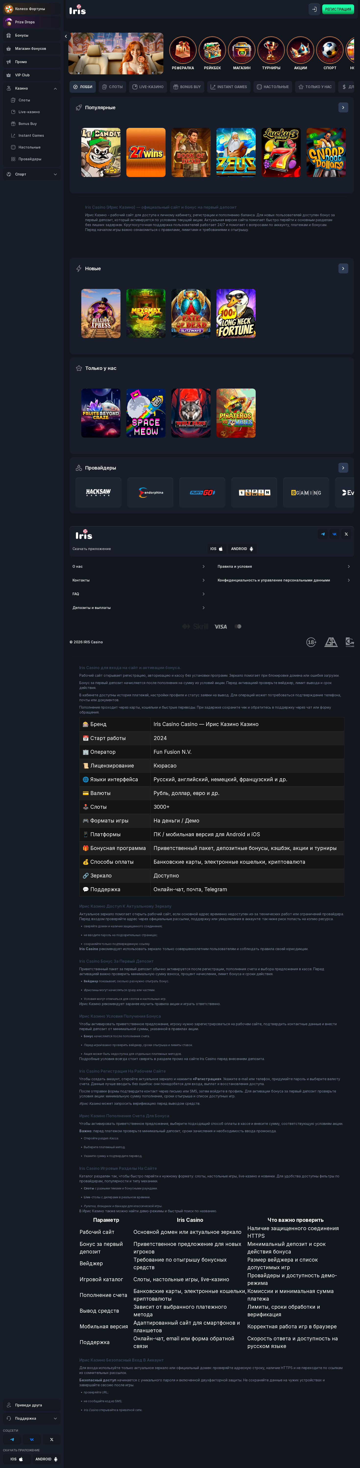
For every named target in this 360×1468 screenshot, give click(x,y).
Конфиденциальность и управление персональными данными (274, 580)
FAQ (75, 594)
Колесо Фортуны (30, 9)
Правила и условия (235, 566)
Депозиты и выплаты (91, 608)
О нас (77, 566)
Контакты (81, 580)
